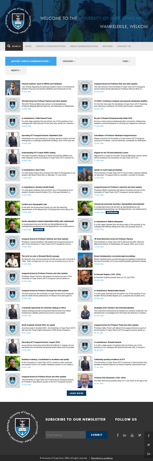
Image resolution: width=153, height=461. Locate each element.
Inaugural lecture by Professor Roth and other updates (115, 84)
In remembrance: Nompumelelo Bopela (109, 291)
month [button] (15, 70)
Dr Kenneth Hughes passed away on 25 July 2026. (114, 277)
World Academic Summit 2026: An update (38, 325)
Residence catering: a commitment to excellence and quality (45, 359)
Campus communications (51, 46)
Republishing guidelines (102, 458)
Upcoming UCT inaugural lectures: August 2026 (41, 342)
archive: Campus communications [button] (30, 61)
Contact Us (124, 46)
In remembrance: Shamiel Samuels (107, 342)
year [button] (125, 61)
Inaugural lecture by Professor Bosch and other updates (44, 377)
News (28, 46)
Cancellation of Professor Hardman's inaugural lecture (115, 135)
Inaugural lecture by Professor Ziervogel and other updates (45, 291)
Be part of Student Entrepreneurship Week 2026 (113, 118)
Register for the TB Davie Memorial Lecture (111, 153)
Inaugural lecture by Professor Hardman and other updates (45, 239)
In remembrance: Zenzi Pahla (33, 170)
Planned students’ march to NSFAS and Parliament (42, 84)
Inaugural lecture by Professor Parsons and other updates (45, 273)
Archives (107, 46)
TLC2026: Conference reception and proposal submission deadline (120, 101)
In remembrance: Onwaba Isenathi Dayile (38, 187)
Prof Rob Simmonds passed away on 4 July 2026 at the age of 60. (121, 381)
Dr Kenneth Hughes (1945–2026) (107, 274)
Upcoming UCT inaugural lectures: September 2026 (42, 135)
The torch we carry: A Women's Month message (40, 256)
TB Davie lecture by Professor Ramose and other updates (44, 101)
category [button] (68, 61)
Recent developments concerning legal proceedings (114, 256)
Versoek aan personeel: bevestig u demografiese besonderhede (119, 204)
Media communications (84, 46)
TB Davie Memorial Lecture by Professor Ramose (113, 239)
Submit (96, 434)
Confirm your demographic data (34, 204)
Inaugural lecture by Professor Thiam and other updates (116, 325)
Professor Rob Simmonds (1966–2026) (110, 378)
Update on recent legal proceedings (108, 170)
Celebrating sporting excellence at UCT (109, 359)
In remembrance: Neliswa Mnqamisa (108, 222)
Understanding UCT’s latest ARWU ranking (38, 153)
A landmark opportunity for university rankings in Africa (44, 308)
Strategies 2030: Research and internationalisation (114, 308)
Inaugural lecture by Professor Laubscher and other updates (118, 187)
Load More (76, 393)
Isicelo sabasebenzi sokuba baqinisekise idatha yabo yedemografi (48, 221)
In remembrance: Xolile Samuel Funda (37, 118)
